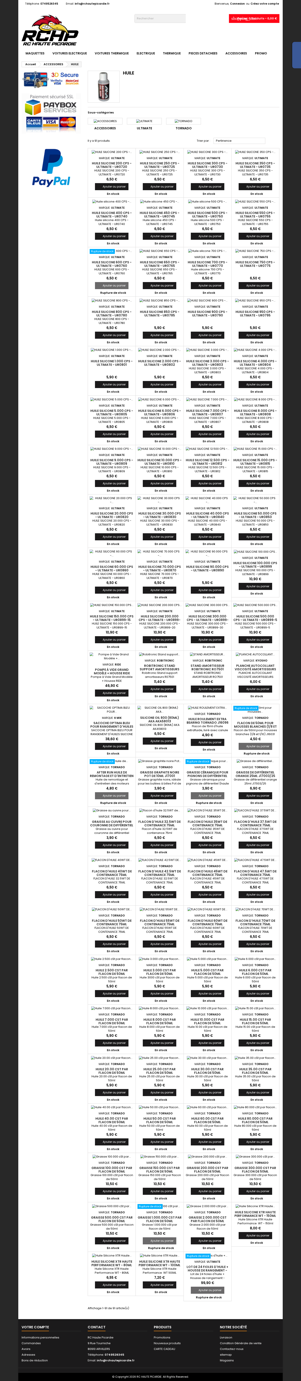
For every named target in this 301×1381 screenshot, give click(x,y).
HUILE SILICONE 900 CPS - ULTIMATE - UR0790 (207, 314)
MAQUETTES (35, 53)
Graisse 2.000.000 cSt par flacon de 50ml (208, 1219)
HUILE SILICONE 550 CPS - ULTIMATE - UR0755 (255, 215)
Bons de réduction (35, 1360)
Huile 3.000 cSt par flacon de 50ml (159, 972)
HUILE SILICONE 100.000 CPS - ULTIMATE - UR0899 (255, 565)
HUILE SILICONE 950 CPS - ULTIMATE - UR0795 (255, 314)
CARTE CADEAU (164, 1349)
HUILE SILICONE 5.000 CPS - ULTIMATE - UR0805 (111, 412)
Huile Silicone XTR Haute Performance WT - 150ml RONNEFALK (255, 1215)
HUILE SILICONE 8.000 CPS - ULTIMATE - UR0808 (255, 412)
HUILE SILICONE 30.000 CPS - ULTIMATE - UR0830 (159, 515)
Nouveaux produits (167, 1343)
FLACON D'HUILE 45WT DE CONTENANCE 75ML (207, 873)
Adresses (28, 1355)
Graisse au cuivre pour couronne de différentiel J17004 (111, 825)
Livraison (226, 1337)
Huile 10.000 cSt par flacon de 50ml (207, 1021)
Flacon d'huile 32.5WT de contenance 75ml (159, 823)
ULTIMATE (144, 128)
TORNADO (184, 128)
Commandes (31, 1343)
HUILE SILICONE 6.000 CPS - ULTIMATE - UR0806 (159, 412)
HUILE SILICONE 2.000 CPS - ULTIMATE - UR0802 (159, 363)
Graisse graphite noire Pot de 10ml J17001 (159, 774)
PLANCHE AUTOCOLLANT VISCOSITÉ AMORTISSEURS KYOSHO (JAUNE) (255, 669)
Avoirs (26, 1349)
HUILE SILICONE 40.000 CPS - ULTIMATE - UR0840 (207, 515)
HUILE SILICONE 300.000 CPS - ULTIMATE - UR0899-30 (208, 620)
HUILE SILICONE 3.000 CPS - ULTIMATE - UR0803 (207, 363)
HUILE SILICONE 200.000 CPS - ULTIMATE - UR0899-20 (159, 620)
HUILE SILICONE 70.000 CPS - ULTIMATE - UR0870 (159, 568)
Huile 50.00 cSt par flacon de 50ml (159, 1120)
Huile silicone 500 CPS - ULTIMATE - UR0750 (207, 215)
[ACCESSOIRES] (105, 121)
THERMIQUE (172, 53)
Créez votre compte (265, 4)
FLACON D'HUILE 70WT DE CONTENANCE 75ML (255, 922)
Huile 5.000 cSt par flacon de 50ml (207, 972)
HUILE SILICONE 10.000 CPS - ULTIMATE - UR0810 (159, 462)
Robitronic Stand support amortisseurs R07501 (159, 669)
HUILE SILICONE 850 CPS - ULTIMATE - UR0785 (159, 314)
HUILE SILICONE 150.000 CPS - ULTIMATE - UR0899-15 (112, 618)
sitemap (226, 1355)
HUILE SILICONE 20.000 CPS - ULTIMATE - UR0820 (112, 515)
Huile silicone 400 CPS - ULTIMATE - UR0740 (112, 215)
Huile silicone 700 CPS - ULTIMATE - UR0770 (207, 264)
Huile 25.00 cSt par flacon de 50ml (159, 1071)
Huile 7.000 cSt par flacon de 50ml (112, 1021)
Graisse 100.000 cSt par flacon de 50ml (111, 1170)
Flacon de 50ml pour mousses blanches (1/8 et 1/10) (255, 726)
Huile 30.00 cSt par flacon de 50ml (207, 1071)
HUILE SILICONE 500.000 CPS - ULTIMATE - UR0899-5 (255, 618)
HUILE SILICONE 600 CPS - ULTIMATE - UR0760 (112, 264)
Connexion (237, 4)
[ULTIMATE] (144, 121)
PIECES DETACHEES (203, 53)
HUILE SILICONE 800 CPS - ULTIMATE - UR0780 (112, 314)
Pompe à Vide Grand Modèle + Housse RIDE (112, 671)
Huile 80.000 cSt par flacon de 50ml (255, 1120)
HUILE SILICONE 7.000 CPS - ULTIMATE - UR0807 (207, 412)
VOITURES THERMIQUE (112, 53)
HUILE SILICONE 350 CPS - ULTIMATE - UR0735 (255, 165)
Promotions (162, 1337)
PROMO (261, 53)
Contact (97, 1327)
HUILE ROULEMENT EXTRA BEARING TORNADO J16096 (208, 721)
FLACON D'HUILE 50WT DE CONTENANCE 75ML (112, 922)
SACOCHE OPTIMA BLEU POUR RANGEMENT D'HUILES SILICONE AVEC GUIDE (111, 726)
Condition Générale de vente (241, 1343)
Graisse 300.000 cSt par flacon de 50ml (255, 1170)
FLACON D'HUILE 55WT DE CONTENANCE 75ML (159, 922)
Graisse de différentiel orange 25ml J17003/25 (255, 774)
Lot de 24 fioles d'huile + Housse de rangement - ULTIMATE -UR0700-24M (207, 1270)
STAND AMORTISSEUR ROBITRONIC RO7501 (207, 667)
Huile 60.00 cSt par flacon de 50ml (207, 1120)
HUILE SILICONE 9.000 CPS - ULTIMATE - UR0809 (111, 462)
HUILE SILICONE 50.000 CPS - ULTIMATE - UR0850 (255, 515)
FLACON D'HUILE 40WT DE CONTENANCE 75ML (112, 873)
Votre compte (35, 1327)
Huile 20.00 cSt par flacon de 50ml (112, 1071)
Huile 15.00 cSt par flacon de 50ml (255, 1021)
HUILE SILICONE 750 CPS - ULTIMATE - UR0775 (255, 264)
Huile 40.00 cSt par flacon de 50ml (111, 1120)
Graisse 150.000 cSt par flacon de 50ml (159, 1170)
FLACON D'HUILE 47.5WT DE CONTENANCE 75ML (255, 873)
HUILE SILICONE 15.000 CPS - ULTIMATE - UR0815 (255, 462)
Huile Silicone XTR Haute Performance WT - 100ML (159, 1263)
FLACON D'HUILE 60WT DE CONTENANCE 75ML (207, 922)
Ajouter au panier (112, 186)
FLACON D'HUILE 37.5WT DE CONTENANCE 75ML (255, 823)
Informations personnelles (40, 1337)
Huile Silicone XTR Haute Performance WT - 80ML (111, 1263)
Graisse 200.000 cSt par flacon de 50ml (207, 1170)
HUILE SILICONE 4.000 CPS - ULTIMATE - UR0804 (255, 363)
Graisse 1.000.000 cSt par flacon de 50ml (160, 1219)
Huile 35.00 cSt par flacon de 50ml (255, 1071)
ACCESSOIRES (236, 53)
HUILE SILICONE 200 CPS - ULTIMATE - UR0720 (112, 165)
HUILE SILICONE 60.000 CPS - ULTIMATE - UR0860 (112, 568)
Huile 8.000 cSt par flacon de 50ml (159, 1021)
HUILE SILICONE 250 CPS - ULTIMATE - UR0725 (159, 165)
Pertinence (239, 141)
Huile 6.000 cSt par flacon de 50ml (255, 972)
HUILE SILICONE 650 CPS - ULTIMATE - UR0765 (159, 264)
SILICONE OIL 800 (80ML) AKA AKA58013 (159, 719)
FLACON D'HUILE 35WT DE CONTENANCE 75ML (207, 823)
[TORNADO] (183, 121)
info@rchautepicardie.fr (92, 4)
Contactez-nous (231, 1349)
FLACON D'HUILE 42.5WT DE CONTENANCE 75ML (159, 873)
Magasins (227, 1360)
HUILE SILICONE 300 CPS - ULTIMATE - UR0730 (207, 165)
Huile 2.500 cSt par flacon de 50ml (112, 972)
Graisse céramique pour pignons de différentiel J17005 (207, 776)
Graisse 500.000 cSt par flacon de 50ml (112, 1219)
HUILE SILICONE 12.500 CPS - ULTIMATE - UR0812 (207, 462)
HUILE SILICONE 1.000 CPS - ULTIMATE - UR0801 (112, 363)
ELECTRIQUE (146, 53)
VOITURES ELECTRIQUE (69, 53)
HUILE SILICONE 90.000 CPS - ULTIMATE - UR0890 (207, 568)
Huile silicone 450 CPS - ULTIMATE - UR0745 (159, 215)
